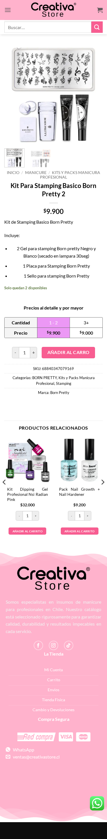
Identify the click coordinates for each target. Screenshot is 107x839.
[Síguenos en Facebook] (38, 645)
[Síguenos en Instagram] (53, 645)
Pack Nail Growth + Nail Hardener (79, 492)
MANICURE (36, 172)
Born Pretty (59, 392)
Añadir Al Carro (68, 352)
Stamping (63, 383)
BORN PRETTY (44, 377)
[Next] (93, 95)
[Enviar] (97, 27)
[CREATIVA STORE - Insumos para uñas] (53, 10)
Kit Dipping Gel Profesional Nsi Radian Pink (27, 494)
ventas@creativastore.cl (35, 756)
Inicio (13, 172)
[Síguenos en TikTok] (68, 645)
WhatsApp (22, 749)
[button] (7, 10)
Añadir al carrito (28, 531)
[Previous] (13, 95)
